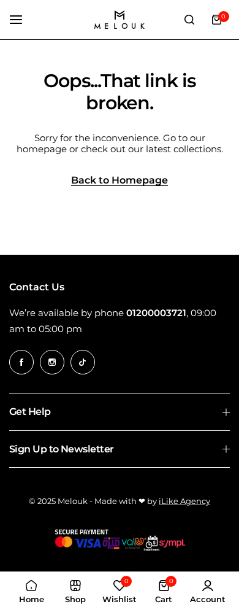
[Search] (189, 19)
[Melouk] (119, 19)
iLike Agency (184, 501)
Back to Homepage (119, 181)
